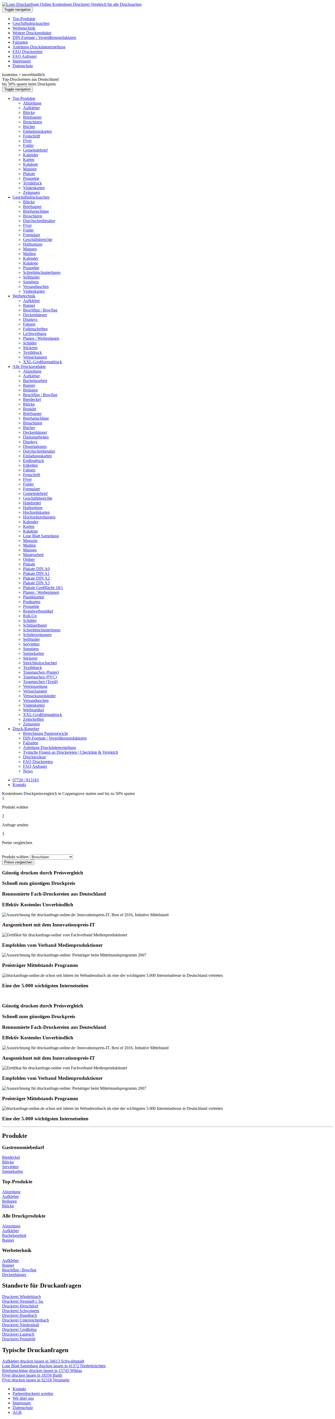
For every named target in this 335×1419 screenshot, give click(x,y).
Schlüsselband (35, 625)
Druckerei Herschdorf (20, 1306)
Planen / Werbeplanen (41, 338)
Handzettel (32, 503)
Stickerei (30, 347)
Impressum (22, 61)
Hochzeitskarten (36, 512)
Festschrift (31, 136)
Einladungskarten (37, 131)
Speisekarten (33, 653)
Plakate (29, 173)
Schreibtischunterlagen (41, 272)
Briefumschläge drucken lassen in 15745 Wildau (42, 1370)
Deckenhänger (35, 315)
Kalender (30, 155)
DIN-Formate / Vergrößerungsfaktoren (44, 37)
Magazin (30, 540)
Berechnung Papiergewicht (45, 733)
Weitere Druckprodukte (32, 33)
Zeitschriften (33, 719)
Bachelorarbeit (35, 380)
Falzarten (20, 42)
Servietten (31, 644)
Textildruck (32, 183)
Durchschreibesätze (39, 220)
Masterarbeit (33, 554)
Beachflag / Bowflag (40, 310)
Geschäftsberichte (37, 239)
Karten (28, 159)
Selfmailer (31, 277)
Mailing (29, 253)
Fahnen (29, 324)
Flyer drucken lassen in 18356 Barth (32, 1375)
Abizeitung (32, 103)
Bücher (29, 126)
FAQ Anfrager (25, 56)
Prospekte (31, 178)
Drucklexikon (34, 757)
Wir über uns (23, 1398)
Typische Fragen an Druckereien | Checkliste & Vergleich (70, 752)
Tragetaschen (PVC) (40, 677)
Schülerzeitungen (37, 634)
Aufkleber (31, 108)
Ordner (29, 559)
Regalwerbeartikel (38, 611)
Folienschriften (35, 329)
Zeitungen (31, 192)
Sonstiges (31, 282)
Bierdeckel (32, 399)
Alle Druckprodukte (29, 366)
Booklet (29, 409)
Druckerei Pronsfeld (18, 1339)
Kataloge (30, 164)
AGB (17, 1412)
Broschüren (32, 122)
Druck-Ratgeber (26, 728)
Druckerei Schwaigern (20, 1310)
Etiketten (30, 465)
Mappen (30, 169)
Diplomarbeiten (36, 437)
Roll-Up (30, 616)
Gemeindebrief (35, 150)
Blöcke (29, 112)
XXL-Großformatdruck (42, 362)
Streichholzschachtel (40, 663)
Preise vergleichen (18, 862)
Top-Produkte (24, 18)
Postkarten (31, 601)
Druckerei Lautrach (18, 1334)
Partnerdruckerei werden (33, 1393)
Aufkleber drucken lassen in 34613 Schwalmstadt (43, 1361)
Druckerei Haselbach (19, 1315)
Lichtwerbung (34, 333)
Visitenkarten (34, 188)
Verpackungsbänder (39, 696)
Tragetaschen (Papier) (41, 672)
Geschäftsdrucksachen (31, 23)
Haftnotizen (32, 244)
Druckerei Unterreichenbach (25, 1320)
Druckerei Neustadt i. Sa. (23, 1301)
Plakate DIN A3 (36, 583)
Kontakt (19, 1389)
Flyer (27, 141)
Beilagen (30, 390)
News (28, 771)
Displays (30, 319)
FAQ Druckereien (27, 51)
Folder (28, 145)
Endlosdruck (33, 460)
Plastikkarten (33, 597)
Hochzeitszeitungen (39, 517)
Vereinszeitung (35, 686)
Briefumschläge (36, 211)
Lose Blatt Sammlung (41, 536)
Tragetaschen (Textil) (40, 681)
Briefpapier (32, 117)
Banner (29, 305)
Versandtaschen (36, 286)
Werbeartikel (33, 710)
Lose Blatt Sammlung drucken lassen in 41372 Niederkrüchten (54, 1366)
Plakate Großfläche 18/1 (43, 587)
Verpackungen (35, 357)
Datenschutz (23, 66)
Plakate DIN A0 (36, 569)
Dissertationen (35, 446)
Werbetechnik (24, 28)
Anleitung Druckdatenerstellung (39, 47)
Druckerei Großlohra (19, 1329)
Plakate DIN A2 (36, 578)
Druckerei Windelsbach (21, 1296)
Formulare (31, 235)
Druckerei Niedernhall (20, 1325)
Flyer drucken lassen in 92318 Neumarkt (35, 1380)
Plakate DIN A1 (36, 573)
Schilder (30, 343)
